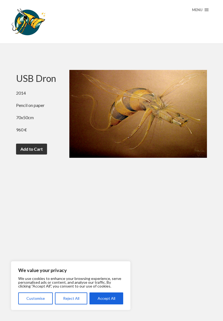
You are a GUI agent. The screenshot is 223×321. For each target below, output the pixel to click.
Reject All (71, 298)
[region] (71, 285)
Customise (35, 298)
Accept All (106, 298)
